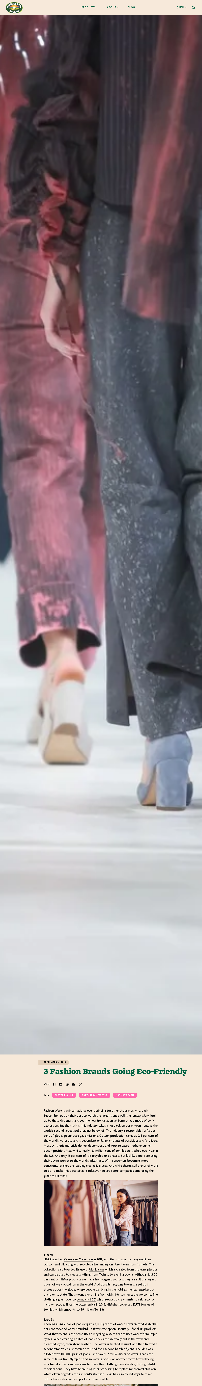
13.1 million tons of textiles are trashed (116, 1151)
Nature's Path (125, 1095)
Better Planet (64, 1095)
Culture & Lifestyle (94, 1095)
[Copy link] (80, 1084)
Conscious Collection (78, 1259)
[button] (193, 7)
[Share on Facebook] (54, 1084)
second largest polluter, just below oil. (79, 1131)
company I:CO (86, 1299)
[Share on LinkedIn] (60, 1084)
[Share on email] (73, 1084)
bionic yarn (96, 1269)
